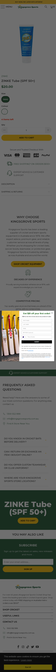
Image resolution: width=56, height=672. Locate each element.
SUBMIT (36, 342)
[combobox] (24, 337)
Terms (22, 358)
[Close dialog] (52, 313)
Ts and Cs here (30, 350)
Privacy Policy (47, 357)
